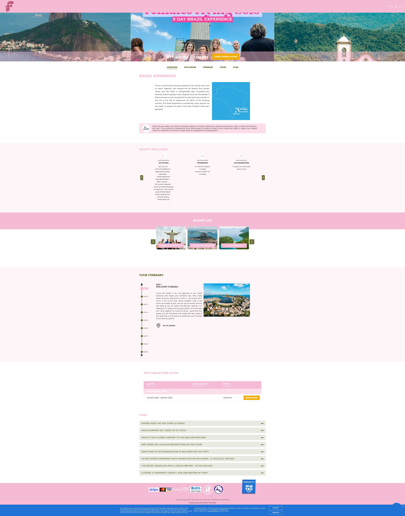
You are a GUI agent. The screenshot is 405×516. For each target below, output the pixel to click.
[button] (141, 177)
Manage (275, 512)
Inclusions (190, 67)
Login (391, 6)
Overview (172, 67)
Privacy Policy (213, 511)
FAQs (235, 67)
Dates (223, 67)
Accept (276, 508)
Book (225, 56)
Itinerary (208, 67)
